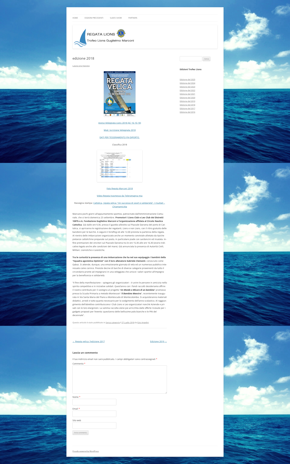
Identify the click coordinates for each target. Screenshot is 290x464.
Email (76, 408)
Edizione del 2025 (187, 79)
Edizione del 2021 (187, 94)
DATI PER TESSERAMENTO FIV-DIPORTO (120, 137)
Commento (78, 363)
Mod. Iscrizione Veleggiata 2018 (120, 130)
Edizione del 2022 (187, 90)
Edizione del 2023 (187, 86)
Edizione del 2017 (187, 108)
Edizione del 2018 (187, 104)
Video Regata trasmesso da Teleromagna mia (119, 195)
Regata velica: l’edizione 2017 (88, 341)
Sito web (76, 420)
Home (75, 18)
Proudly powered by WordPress (85, 451)
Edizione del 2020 (187, 97)
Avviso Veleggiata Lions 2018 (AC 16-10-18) (119, 122)
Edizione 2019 (158, 341)
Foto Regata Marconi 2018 (120, 188)
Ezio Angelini (143, 322)
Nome (76, 397)
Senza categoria (113, 322)
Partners (132, 18)
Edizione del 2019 (187, 101)
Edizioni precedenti (94, 18)
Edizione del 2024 (187, 83)
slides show (116, 18)
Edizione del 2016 (187, 112)
